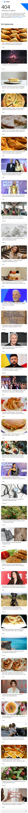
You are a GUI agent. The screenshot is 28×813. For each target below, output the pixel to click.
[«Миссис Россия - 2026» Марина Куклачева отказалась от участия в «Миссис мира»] (14, 386)
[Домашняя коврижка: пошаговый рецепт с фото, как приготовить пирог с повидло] (14, 625)
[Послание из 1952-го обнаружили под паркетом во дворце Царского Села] (14, 321)
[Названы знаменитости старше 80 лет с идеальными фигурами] (14, 342)
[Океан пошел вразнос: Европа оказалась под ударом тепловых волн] (14, 646)
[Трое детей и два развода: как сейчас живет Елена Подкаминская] (14, 690)
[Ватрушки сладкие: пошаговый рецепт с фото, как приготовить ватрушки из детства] (14, 668)
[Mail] (4, 1)
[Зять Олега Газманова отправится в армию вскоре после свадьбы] (14, 299)
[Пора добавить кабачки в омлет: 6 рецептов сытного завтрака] (14, 711)
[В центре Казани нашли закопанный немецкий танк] (14, 538)
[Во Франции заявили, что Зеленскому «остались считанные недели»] (14, 364)
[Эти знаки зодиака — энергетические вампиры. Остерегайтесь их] (14, 255)
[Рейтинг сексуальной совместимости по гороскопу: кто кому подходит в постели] (14, 733)
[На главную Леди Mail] (7, 1)
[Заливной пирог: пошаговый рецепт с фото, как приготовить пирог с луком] (14, 429)
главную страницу (17, 17)
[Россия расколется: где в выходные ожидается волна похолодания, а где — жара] (14, 603)
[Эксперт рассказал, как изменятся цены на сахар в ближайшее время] (14, 234)
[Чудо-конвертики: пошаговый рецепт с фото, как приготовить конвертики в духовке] (14, 38)
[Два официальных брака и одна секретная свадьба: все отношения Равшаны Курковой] (14, 581)
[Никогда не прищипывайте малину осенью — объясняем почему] (14, 516)
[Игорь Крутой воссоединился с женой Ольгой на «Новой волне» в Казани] (14, 169)
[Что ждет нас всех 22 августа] (14, 60)
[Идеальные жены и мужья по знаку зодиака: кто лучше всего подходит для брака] (14, 798)
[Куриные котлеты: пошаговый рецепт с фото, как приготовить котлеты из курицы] (14, 559)
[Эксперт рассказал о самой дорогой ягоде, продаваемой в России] (14, 777)
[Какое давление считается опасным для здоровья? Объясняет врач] (14, 494)
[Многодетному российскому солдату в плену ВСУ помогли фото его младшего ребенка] (14, 212)
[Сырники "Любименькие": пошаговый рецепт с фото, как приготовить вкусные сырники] (14, 407)
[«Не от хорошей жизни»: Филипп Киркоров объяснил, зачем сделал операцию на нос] (14, 190)
